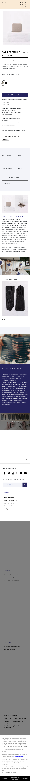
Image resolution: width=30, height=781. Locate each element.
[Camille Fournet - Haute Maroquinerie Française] (23, 4)
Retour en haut (19, 459)
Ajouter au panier (16, 94)
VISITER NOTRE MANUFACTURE (11, 407)
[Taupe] (3, 83)
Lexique (7, 509)
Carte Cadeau (9, 506)
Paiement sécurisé (11, 575)
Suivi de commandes (12, 580)
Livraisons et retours (12, 577)
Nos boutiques (9, 649)
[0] (9, 2)
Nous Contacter (10, 497)
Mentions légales (10, 715)
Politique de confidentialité (15, 718)
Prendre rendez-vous (12, 646)
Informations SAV (11, 500)
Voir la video (15, 421)
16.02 (3, 319)
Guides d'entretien (11, 503)
